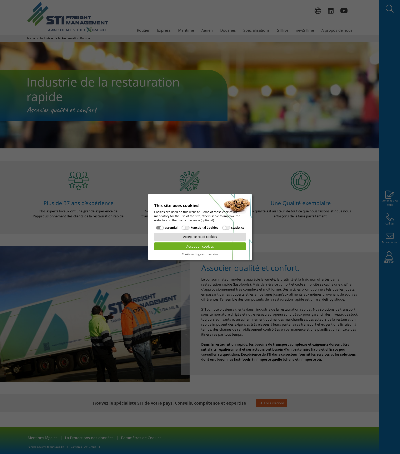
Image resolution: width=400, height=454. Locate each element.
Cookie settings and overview (200, 254)
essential (171, 228)
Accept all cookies (200, 246)
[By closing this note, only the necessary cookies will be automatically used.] (247, 200)
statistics (237, 228)
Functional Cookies (204, 228)
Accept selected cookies (200, 237)
